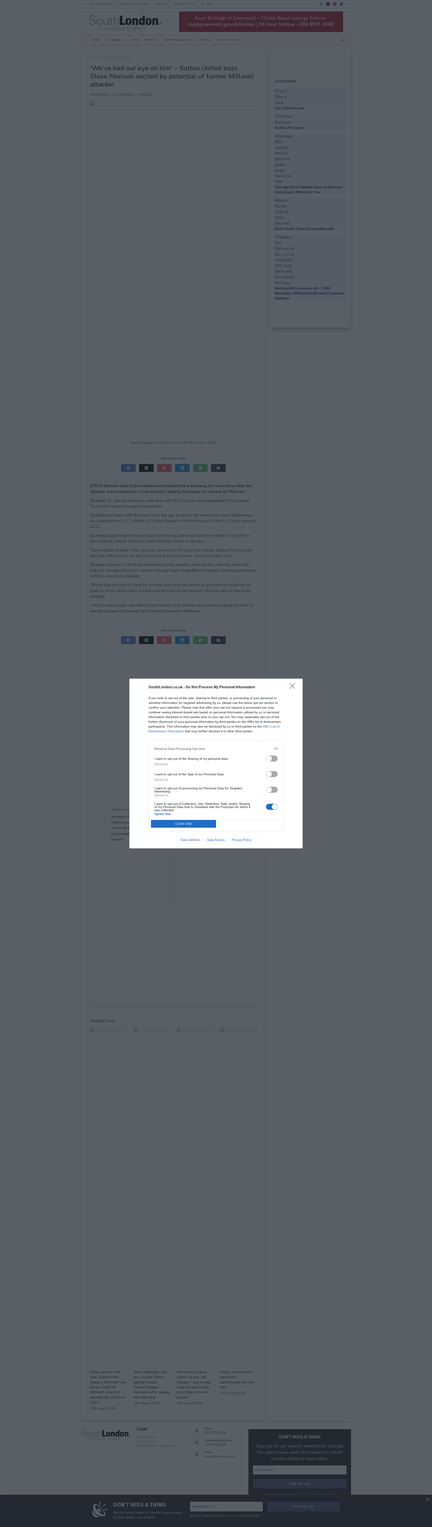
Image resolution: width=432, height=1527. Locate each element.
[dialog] (216, 763)
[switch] (272, 758)
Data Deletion (190, 840)
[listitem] (216, 748)
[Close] (294, 687)
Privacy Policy (241, 840)
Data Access (216, 840)
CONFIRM (183, 824)
